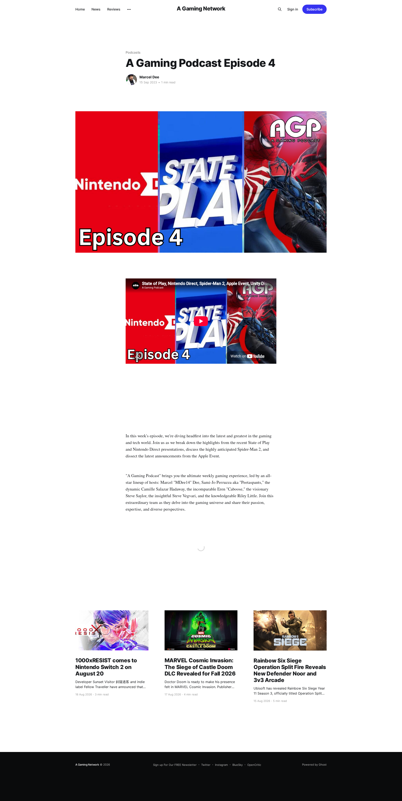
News (95, 9)
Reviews (113, 9)
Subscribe (314, 9)
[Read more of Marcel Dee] (131, 79)
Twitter (205, 764)
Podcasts (133, 52)
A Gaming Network (201, 8)
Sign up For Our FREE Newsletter (175, 764)
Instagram (221, 764)
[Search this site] (279, 9)
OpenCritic (254, 764)
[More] (129, 9)
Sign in (292, 9)
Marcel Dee (149, 77)
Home (80, 9)
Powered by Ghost (314, 764)
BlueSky (237, 764)
